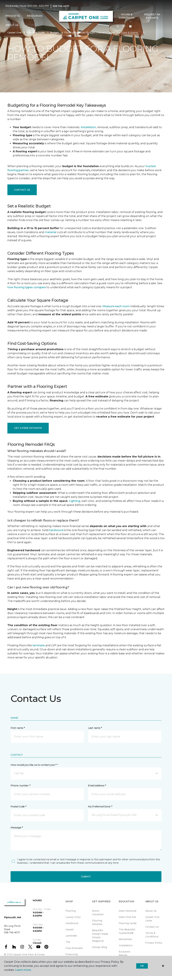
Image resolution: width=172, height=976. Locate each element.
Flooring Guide (36, 32)
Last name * (95, 728)
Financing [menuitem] (72, 954)
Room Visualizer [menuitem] (98, 912)
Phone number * (20, 785)
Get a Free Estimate (28, 427)
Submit (86, 876)
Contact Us (22, 189)
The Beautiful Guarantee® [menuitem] (127, 931)
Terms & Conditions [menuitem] (152, 934)
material (50, 232)
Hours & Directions (126, 16)
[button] (118, 26)
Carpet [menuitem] (70, 929)
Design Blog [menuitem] (99, 947)
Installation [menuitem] (126, 945)
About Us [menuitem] (151, 910)
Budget (54, 32)
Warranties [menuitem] (125, 939)
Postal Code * (18, 806)
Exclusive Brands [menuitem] (124, 953)
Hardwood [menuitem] (72, 923)
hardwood (56, 530)
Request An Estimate (152, 16)
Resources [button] (34, 15)
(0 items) (130, 26)
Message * (17, 827)
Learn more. (23, 969)
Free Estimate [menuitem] (74, 948)
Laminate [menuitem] (71, 935)
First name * (18, 728)
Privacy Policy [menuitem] (153, 942)
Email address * (97, 785)
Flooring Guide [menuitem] (128, 923)
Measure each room (116, 306)
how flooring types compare (26, 287)
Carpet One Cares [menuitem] (152, 919)
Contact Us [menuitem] (152, 926)
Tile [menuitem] (68, 941)
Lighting (74, 501)
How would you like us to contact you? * (34, 765)
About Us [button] (11, 25)
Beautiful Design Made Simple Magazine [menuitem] (100, 935)
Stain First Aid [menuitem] (127, 917)
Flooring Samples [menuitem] (97, 922)
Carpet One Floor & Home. (29, 954)
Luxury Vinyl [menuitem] (73, 917)
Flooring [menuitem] (71, 910)
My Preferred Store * (100, 806)
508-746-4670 (61, 6)
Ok (142, 965)
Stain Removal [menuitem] (127, 910)
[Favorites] (124, 26)
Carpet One (14, 32)
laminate (39, 645)
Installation (88, 127)
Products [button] (12, 15)
